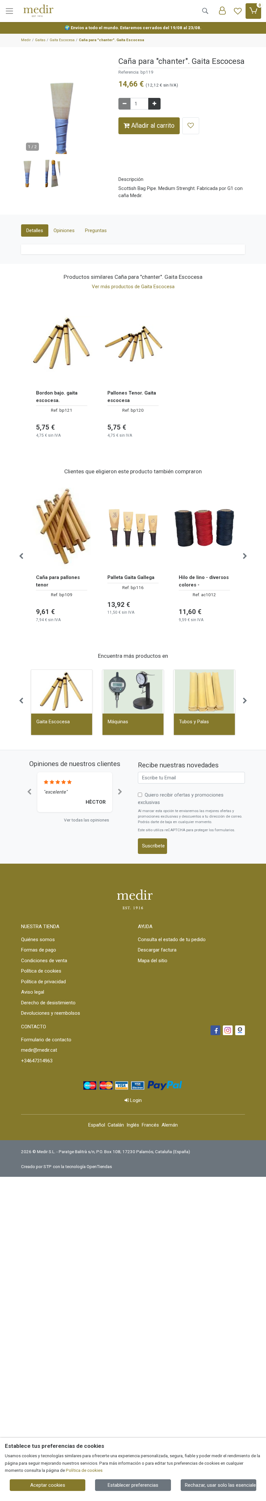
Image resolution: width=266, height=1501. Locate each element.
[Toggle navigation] (9, 11)
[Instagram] (228, 1030)
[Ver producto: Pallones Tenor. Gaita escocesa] (133, 343)
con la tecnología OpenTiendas (82, 1166)
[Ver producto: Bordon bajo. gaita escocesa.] (61, 343)
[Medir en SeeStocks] (240, 1030)
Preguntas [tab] (96, 230)
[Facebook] (215, 1030)
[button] (28, 173)
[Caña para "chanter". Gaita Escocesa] (65, 124)
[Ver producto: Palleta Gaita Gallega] (133, 528)
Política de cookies (41, 971)
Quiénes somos (38, 939)
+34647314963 (37, 1061)
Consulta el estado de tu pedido (172, 939)
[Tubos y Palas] (204, 692)
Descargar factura (157, 950)
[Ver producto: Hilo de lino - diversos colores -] (204, 528)
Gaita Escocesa (53, 722)
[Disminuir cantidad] (124, 104)
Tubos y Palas (194, 722)
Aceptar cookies (47, 1485)
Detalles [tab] (34, 230)
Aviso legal (32, 992)
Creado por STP (36, 1166)
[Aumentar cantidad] (154, 104)
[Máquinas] (133, 692)
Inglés (133, 1125)
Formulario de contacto (46, 1040)
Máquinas (118, 722)
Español (96, 1125)
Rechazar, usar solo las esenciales (220, 1485)
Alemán (170, 1125)
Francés (150, 1125)
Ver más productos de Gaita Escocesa (133, 287)
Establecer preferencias (133, 1485)
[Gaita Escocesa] (61, 692)
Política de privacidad (43, 982)
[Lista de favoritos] (238, 11)
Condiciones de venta (44, 960)
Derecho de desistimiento (48, 1003)
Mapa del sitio (152, 960)
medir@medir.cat (39, 1050)
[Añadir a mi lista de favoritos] (190, 125)
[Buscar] (205, 11)
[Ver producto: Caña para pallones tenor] (61, 528)
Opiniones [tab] (64, 230)
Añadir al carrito (152, 125)
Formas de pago (38, 950)
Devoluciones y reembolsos (50, 1013)
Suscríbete (153, 846)
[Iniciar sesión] (222, 11)
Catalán (116, 1125)
